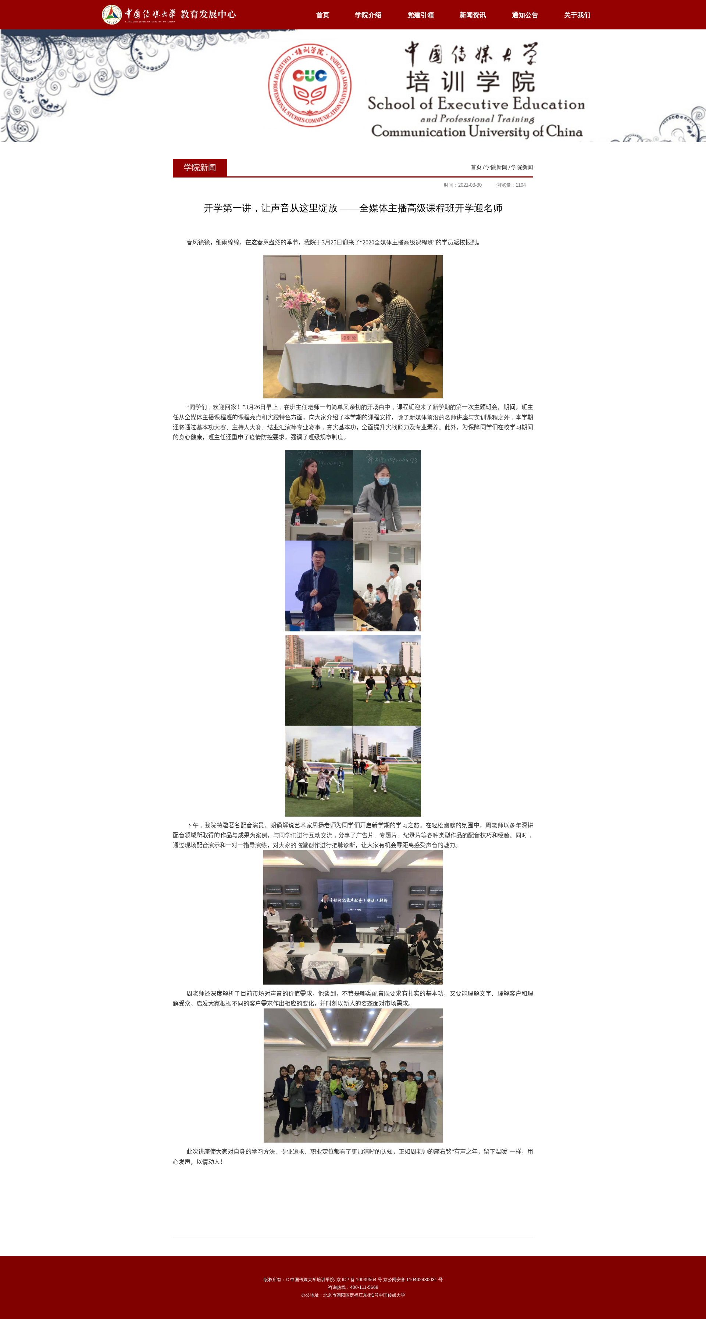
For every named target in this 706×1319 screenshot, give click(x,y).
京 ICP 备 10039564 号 (359, 1279)
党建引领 (420, 15)
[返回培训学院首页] (168, 6)
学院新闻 (496, 167)
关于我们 (577, 15)
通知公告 (525, 15)
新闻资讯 (473, 15)
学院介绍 (368, 15)
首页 (322, 15)
